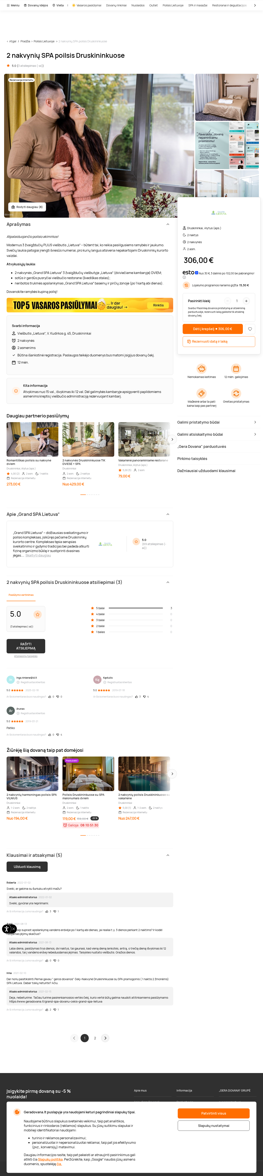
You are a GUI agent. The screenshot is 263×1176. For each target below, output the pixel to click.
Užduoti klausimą (27, 866)
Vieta (60, 5)
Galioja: (73, 825)
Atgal (12, 41)
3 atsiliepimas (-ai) (30, 66)
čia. (59, 1164)
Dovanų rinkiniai (116, 5)
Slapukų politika (50, 1159)
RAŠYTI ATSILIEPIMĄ (26, 646)
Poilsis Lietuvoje (173, 5)
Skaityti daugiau (38, 555)
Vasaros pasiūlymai (89, 5)
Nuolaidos (138, 5)
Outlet (153, 5)
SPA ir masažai (197, 5)
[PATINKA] (250, 329)
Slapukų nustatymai (213, 1125)
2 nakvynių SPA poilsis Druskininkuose (83, 41)
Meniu (15, 5)
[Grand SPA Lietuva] (218, 213)
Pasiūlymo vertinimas (21, 595)
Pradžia (25, 41)
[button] (172, 439)
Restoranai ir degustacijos (229, 5)
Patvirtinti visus (213, 1113)
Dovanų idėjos (38, 5)
